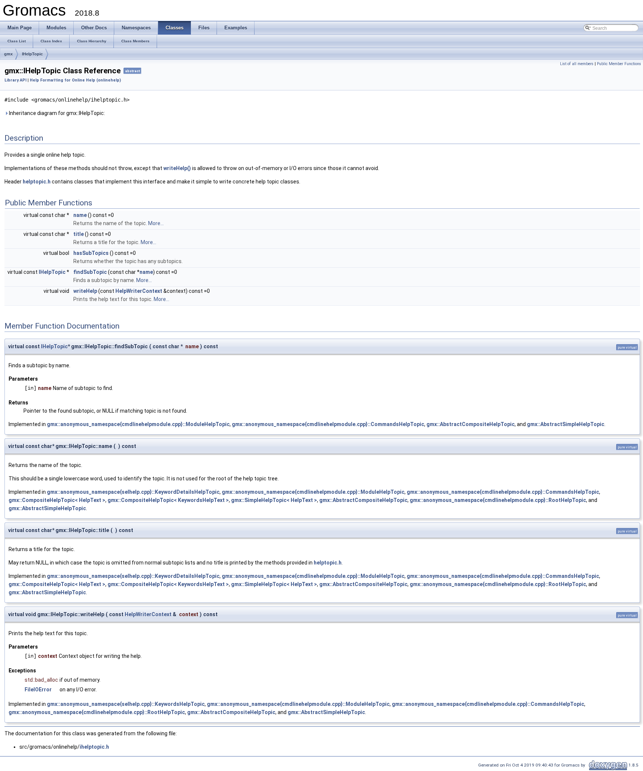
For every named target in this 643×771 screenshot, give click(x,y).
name (80, 215)
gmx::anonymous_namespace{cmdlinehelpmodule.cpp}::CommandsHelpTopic (328, 424)
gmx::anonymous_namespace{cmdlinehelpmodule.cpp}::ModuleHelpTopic (138, 424)
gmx (8, 54)
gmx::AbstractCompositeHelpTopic (470, 424)
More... (156, 223)
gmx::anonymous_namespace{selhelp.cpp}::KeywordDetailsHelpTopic (133, 492)
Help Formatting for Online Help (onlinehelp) (75, 80)
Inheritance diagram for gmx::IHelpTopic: (56, 113)
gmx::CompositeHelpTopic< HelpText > (57, 500)
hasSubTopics (91, 253)
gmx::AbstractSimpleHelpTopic (565, 424)
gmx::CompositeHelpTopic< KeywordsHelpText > (168, 500)
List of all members (577, 63)
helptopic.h (37, 182)
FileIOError (38, 689)
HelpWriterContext (138, 291)
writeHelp (85, 291)
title (78, 234)
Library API (15, 80)
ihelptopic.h (94, 747)
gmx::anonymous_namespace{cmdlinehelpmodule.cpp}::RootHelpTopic (498, 500)
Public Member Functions (619, 63)
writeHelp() (177, 168)
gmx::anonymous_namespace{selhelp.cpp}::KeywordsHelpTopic (126, 704)
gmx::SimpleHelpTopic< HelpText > (274, 500)
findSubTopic (90, 272)
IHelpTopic (32, 54)
